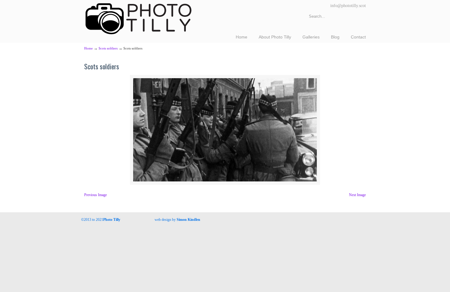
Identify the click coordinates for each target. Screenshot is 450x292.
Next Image (357, 195)
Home (88, 48)
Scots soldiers (108, 48)
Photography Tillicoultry (138, 18)
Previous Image (95, 195)
